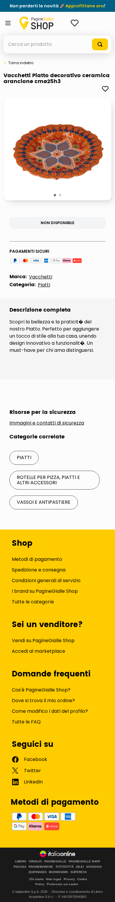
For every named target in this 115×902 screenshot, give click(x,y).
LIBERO (20, 861)
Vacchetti (40, 276)
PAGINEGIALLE (55, 861)
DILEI (80, 866)
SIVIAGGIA (94, 866)
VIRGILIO (35, 861)
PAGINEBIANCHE (41, 866)
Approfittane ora (84, 6)
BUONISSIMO (58, 872)
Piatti (44, 284)
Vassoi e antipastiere (43, 502)
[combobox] (57, 44)
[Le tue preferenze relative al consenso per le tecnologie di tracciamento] (104, 891)
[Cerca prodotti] (100, 44)
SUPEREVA (78, 872)
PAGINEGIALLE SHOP (84, 861)
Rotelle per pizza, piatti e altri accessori (48, 480)
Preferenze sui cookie (62, 884)
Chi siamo (36, 879)
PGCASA (20, 866)
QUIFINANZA (38, 872)
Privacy (69, 879)
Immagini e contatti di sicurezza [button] (46, 423)
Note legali (53, 879)
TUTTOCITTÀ (64, 866)
